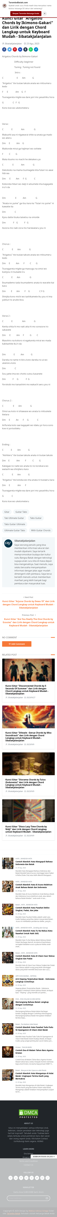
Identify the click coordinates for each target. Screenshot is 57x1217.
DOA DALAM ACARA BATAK (30, 999)
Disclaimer (28, 1153)
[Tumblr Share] (25, 49)
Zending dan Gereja (40, 928)
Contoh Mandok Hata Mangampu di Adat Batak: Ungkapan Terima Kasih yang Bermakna (34, 1076)
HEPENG (33, 976)
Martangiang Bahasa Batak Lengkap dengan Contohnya (32, 1003)
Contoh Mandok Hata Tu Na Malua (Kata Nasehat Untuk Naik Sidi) (34, 932)
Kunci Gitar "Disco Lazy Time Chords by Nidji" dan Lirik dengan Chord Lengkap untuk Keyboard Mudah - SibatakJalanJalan (28, 829)
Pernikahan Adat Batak (29, 1024)
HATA (18, 858)
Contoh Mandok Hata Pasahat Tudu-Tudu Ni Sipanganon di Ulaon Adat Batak (34, 1028)
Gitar (6, 511)
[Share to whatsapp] (31, 49)
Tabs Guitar (36, 518)
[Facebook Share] (4, 49)
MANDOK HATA (26, 858)
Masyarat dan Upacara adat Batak (33, 1070)
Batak (18, 905)
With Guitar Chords (41, 530)
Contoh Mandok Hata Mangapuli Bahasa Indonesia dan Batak (34, 863)
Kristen (18, 1047)
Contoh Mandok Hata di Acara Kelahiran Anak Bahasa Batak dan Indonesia (34, 886)
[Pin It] (15, 49)
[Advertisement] (28, 1187)
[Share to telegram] (36, 49)
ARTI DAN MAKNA (22, 976)
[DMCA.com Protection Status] (28, 1114)
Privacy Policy (28, 1157)
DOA (17, 999)
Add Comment (18, 644)
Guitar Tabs (21, 511)
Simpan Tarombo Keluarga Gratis (25, 13)
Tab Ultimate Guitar (14, 518)
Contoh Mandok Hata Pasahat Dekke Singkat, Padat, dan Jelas (32, 909)
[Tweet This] (9, 49)
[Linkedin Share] (20, 49)
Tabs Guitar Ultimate (14, 524)
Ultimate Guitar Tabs (14, 530)
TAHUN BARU (27, 1047)
